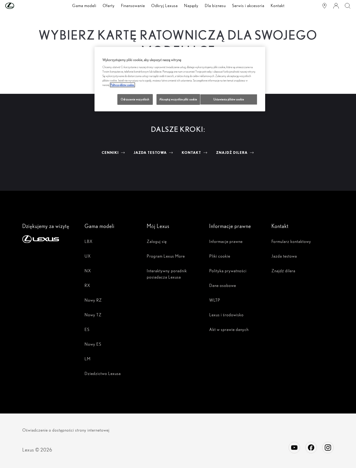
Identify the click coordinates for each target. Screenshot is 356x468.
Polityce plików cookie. (122, 85)
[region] (180, 79)
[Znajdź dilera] (324, 6)
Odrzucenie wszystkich (135, 99)
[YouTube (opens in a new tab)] (294, 447)
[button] (20, 6)
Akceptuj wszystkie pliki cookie (178, 99)
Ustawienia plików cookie (228, 99)
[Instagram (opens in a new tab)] (328, 447)
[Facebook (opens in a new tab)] (311, 447)
